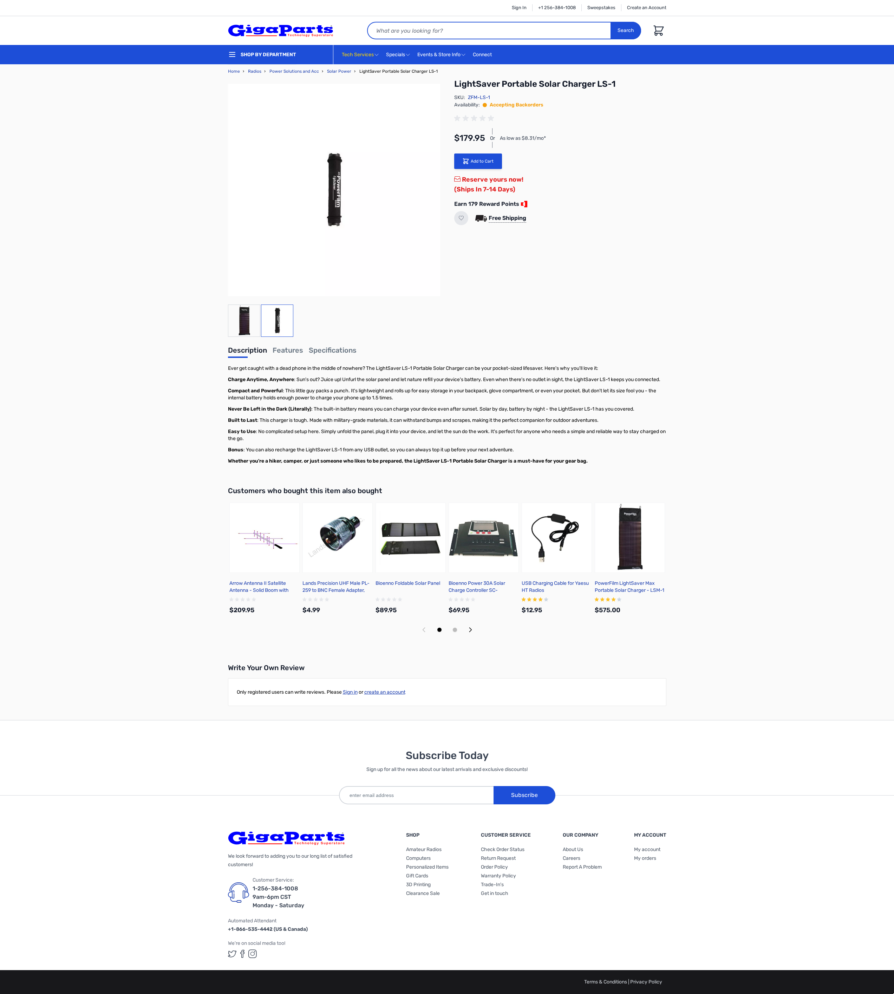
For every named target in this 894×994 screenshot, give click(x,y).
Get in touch (494, 893)
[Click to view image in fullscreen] (334, 190)
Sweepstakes (601, 7)
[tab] (247, 352)
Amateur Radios (424, 849)
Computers (418, 858)
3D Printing (418, 885)
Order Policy (494, 867)
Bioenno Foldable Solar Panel (408, 583)
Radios (254, 71)
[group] (475, 118)
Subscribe (524, 795)
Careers (571, 858)
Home (234, 71)
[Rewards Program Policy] (523, 204)
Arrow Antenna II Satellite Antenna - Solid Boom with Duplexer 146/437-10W (259, 590)
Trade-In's (492, 885)
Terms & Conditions (606, 982)
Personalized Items (427, 867)
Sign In (519, 7)
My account (647, 849)
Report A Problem (582, 867)
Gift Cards (417, 876)
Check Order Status (502, 849)
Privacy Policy (646, 982)
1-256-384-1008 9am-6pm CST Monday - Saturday (278, 897)
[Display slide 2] (455, 629)
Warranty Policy (498, 876)
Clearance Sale (423, 893)
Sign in (350, 692)
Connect (483, 55)
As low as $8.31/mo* (523, 138)
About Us (573, 849)
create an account (384, 692)
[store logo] (280, 30)
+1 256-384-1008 (557, 7)
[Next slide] (470, 629)
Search (626, 30)
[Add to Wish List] (461, 218)
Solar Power (339, 71)
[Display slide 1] (439, 629)
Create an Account (646, 7)
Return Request (498, 858)
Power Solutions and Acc (294, 71)
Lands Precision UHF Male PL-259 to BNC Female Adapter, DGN (336, 590)
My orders (645, 858)
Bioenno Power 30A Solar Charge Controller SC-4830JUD (477, 590)
